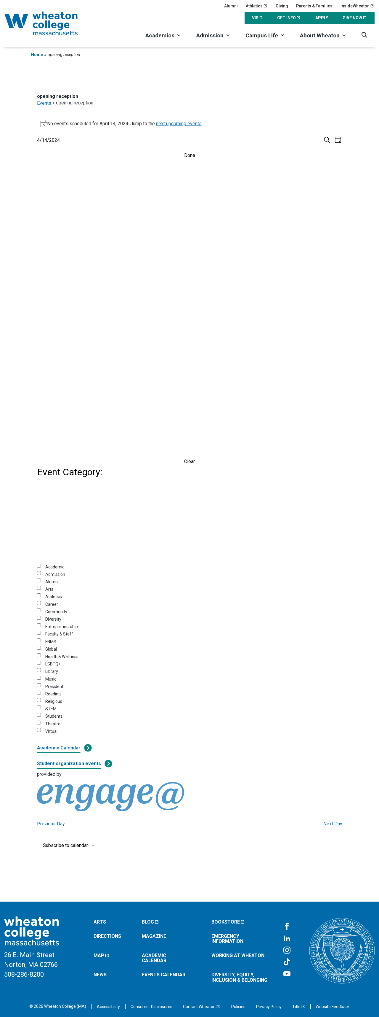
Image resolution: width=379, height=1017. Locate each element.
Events (44, 103)
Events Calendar (163, 975)
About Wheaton (320, 35)
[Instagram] (286, 950)
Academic (54, 567)
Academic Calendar (59, 748)
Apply (321, 17)
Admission (210, 35)
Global (51, 649)
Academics (159, 35)
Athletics (254, 6)
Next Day (332, 824)
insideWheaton (355, 6)
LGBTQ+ (53, 664)
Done (189, 155)
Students (53, 716)
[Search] (364, 35)
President (54, 686)
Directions (107, 936)
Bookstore (225, 922)
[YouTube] (286, 974)
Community (56, 611)
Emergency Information (227, 938)
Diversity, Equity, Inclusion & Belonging (239, 977)
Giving (282, 6)
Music (50, 679)
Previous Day (51, 824)
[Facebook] (286, 927)
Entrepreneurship (61, 626)
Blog (148, 922)
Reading (53, 694)
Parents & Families (314, 6)
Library (51, 671)
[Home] (48, 23)
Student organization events (69, 763)
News (100, 975)
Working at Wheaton (237, 955)
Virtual (51, 731)
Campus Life (261, 35)
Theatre (52, 724)
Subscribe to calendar (65, 845)
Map (99, 955)
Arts (49, 589)
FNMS (50, 641)
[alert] (189, 124)
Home (37, 54)
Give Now (352, 17)
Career (51, 604)
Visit (257, 17)
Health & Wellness (61, 656)
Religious (53, 701)
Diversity (53, 619)
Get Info (286, 17)
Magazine (154, 936)
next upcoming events (179, 123)
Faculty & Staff (59, 634)
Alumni (231, 6)
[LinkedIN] (286, 939)
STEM (51, 708)
